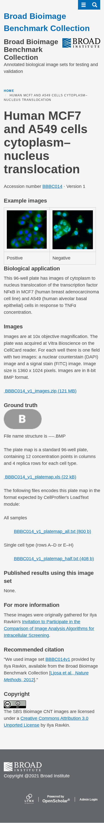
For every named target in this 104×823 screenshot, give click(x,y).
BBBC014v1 (57, 659)
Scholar (55, 799)
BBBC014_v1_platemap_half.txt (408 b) (54, 558)
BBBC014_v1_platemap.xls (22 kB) (40, 476)
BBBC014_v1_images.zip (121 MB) (40, 390)
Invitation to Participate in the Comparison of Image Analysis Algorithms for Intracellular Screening (49, 628)
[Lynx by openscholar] (33, 799)
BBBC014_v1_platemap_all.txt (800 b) (52, 531)
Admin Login (88, 799)
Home (9, 91)
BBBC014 (52, 186)
